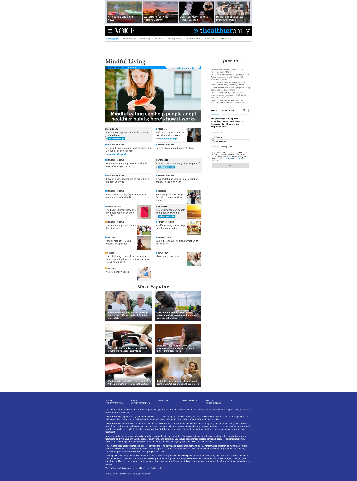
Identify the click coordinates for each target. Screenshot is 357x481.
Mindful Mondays (115, 144)
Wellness (158, 38)
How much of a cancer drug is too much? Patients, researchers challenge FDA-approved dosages (230, 76)
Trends (110, 253)
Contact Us (162, 400)
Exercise (162, 191)
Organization (114, 206)
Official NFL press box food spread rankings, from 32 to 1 (227, 70)
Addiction (209, 38)
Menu (110, 31)
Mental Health (194, 38)
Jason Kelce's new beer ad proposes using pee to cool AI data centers (230, 88)
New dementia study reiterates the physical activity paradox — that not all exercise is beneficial (228, 94)
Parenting (145, 38)
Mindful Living (165, 237)
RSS (232, 400)
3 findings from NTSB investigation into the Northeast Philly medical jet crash (229, 83)
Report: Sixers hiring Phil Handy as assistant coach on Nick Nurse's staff (227, 101)
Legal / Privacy (189, 400)
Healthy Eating (175, 38)
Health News (129, 38)
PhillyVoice (125, 31)
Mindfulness (134, 67)
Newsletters (225, 38)
